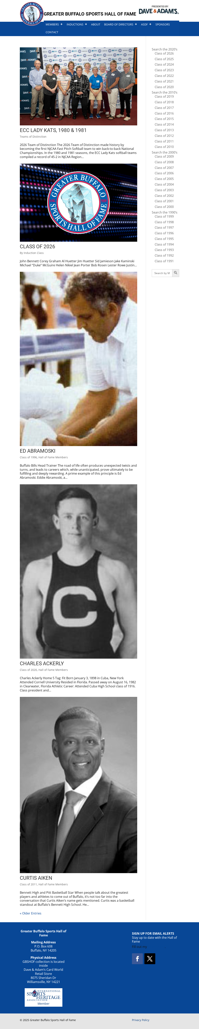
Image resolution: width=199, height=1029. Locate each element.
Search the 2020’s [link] (164, 49)
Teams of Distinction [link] (33, 136)
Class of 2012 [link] (164, 136)
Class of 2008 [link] (164, 162)
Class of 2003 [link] (164, 190)
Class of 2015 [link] (164, 119)
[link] (32, 24)
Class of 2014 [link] (164, 124)
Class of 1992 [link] (164, 255)
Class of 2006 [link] (164, 173)
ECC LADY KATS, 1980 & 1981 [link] (53, 130)
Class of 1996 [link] (28, 457)
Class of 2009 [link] (164, 156)
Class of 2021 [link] (164, 81)
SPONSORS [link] (162, 24)
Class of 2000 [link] (164, 207)
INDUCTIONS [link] (75, 24)
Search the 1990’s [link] (164, 212)
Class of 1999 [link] (164, 216)
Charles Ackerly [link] (42, 663)
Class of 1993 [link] (164, 250)
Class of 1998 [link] (164, 222)
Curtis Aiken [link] (36, 878)
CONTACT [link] (52, 32)
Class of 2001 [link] (164, 201)
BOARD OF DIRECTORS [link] (118, 24)
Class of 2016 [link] (164, 113)
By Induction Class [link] (32, 253)
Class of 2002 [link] (164, 196)
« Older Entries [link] (30, 913)
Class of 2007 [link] (164, 168)
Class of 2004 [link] (164, 184)
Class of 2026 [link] (37, 246)
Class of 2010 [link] (164, 147)
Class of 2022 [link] (164, 76)
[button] (137, 958)
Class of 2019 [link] (164, 96)
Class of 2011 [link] (28, 884)
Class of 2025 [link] (164, 59)
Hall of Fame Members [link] (53, 457)
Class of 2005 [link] (164, 179)
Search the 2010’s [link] (164, 92)
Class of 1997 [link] (164, 227)
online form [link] (156, 947)
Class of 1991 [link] (164, 261)
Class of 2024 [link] (164, 64)
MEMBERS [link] (52, 24)
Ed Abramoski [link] (37, 451)
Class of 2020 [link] (28, 670)
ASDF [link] (144, 24)
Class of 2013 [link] (164, 130)
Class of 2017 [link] (164, 108)
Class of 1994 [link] (164, 244)
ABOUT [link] (95, 24)
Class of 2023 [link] (164, 70)
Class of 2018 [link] (164, 102)
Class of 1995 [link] (164, 239)
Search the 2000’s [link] (164, 152)
